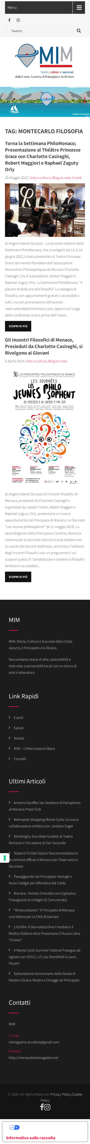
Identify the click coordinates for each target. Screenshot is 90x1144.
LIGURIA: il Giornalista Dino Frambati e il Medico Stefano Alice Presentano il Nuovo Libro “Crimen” (44, 933)
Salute (19, 727)
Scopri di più (18, 326)
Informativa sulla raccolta (30, 1137)
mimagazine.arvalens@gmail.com (34, 1042)
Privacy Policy (60, 1094)
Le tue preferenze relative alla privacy (50, 1127)
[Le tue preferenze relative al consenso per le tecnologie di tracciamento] (5, 858)
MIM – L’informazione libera (34, 748)
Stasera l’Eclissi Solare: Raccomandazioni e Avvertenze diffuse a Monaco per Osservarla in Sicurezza (43, 859)
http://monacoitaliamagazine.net (33, 1057)
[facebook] (9, 20)
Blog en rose (61, 177)
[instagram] (18, 20)
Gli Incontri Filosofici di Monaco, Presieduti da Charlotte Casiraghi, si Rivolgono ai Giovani (43, 346)
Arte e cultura (40, 177)
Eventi (77, 177)
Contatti (20, 758)
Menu (12, 7)
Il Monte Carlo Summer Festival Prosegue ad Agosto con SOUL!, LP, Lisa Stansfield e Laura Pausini (44, 957)
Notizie (19, 738)
